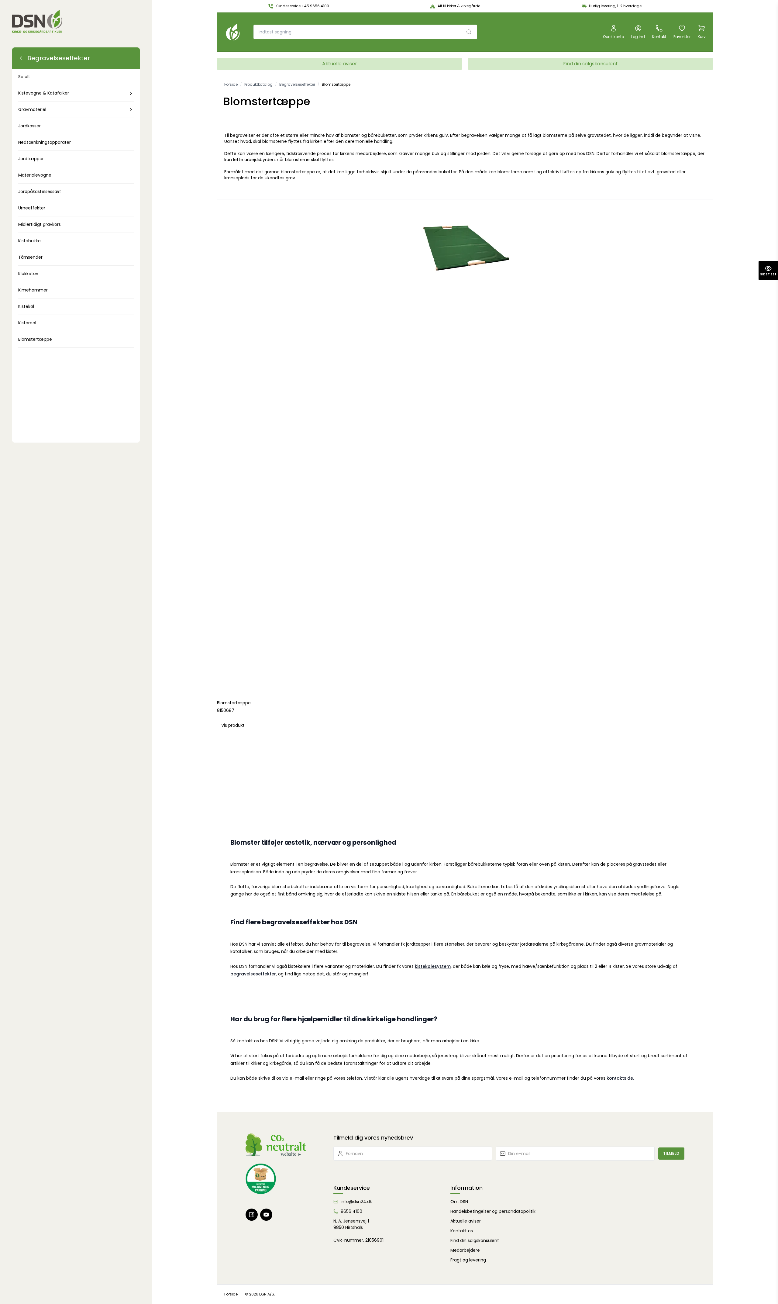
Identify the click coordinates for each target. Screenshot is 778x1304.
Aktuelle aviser (339, 63)
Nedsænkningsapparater (44, 142)
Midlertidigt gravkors (39, 224)
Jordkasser (29, 126)
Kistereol (27, 323)
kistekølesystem (433, 966)
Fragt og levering (468, 1260)
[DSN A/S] (37, 21)
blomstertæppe (678, 153)
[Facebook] (252, 1215)
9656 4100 (351, 1211)
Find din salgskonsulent (590, 63)
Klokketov (28, 274)
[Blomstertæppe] (465, 447)
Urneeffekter (31, 208)
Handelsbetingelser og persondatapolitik (492, 1211)
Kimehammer (33, 290)
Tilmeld (671, 1153)
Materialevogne (34, 175)
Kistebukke (29, 241)
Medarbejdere (465, 1250)
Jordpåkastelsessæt (39, 191)
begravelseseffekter (253, 974)
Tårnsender (30, 257)
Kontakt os (461, 1231)
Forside (231, 1294)
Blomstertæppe (35, 339)
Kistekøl (26, 306)
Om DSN (459, 1202)
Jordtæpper (31, 159)
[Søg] (469, 32)
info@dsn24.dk (356, 1202)
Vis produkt (233, 725)
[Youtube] (266, 1215)
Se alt (24, 77)
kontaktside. (621, 1078)
